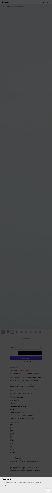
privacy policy (8, 485)
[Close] (50, 479)
